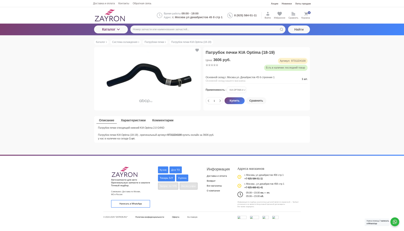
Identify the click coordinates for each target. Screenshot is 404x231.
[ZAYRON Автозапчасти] (120, 15)
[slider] (212, 65)
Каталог (108, 29)
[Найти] (281, 29)
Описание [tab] (106, 120)
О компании (213, 190)
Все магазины (214, 185)
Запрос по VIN (168, 186)
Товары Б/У (166, 178)
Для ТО (175, 170)
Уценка (182, 178)
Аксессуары (188, 186)
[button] (197, 50)
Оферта (175, 217)
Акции (274, 3)
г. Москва (249, 175)
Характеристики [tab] (133, 120)
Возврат (211, 180)
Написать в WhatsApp (130, 203)
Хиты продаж (303, 3)
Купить (235, 100)
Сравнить (256, 100)
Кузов (163, 170)
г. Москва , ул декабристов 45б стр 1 (264, 183)
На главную (192, 217)
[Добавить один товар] (220, 100)
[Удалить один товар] (208, 100)
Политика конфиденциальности (149, 217)
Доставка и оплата (217, 175)
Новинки (287, 3)
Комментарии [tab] (162, 120)
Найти (299, 29)
